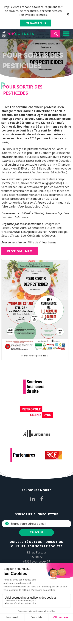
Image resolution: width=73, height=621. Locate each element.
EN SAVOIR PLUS (36, 23)
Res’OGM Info (19, 251)
